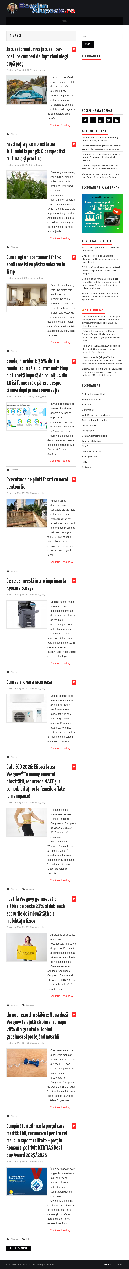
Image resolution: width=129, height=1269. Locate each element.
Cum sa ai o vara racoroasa (29, 682)
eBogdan (40, 70)
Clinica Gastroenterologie (94, 436)
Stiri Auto (86, 404)
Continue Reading (61, 125)
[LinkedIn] (101, 120)
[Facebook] (93, 120)
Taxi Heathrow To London (94, 420)
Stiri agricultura (89, 456)
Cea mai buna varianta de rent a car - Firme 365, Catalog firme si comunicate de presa (101, 281)
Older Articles (20, 1248)
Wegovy (30, 889)
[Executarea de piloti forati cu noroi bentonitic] (27, 513)
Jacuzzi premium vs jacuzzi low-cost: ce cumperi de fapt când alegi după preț (37, 57)
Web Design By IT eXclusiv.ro (96, 415)
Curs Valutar (88, 409)
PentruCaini (88, 293)
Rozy (84, 462)
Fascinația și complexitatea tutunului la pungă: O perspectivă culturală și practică (35, 152)
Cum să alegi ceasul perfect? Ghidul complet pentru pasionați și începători (101, 270)
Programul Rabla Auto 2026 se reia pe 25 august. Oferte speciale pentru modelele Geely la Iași (101, 348)
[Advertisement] (105, 82)
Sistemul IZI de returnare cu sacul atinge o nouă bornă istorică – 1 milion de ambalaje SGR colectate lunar (102, 372)
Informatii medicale (91, 451)
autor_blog (38, 278)
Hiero (106, 1264)
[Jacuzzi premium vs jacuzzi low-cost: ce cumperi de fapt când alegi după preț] (27, 90)
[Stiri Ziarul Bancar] (102, 213)
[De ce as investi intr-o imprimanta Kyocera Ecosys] (27, 614)
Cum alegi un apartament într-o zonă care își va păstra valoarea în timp (35, 265)
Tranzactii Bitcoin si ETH (94, 441)
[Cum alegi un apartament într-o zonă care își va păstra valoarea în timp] (27, 295)
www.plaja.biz (88, 430)
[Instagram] (116, 120)
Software (86, 467)
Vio (83, 247)
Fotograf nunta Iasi (91, 399)
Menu (64, 21)
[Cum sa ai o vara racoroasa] (27, 708)
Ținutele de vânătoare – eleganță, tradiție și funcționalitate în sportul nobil (100, 258)
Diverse (14, 134)
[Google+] (109, 120)
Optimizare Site (89, 425)
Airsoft (85, 446)
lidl (27, 1239)
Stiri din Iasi (95, 310)
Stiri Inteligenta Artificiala (94, 394)
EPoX (84, 255)
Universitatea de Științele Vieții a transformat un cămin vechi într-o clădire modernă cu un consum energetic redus (102, 360)
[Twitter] (85, 120)
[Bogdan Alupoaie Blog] (41, 8)
